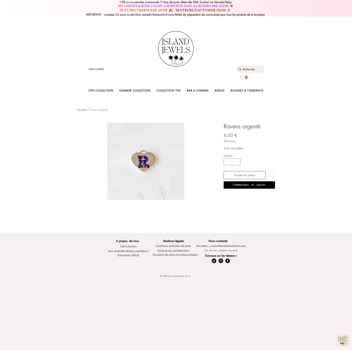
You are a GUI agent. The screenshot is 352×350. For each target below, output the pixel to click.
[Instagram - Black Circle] (221, 261)
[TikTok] (214, 261)
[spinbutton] (232, 162)
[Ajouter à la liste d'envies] (271, 175)
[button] (244, 77)
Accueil (81, 110)
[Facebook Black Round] (227, 261)
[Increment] (238, 162)
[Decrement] (226, 162)
